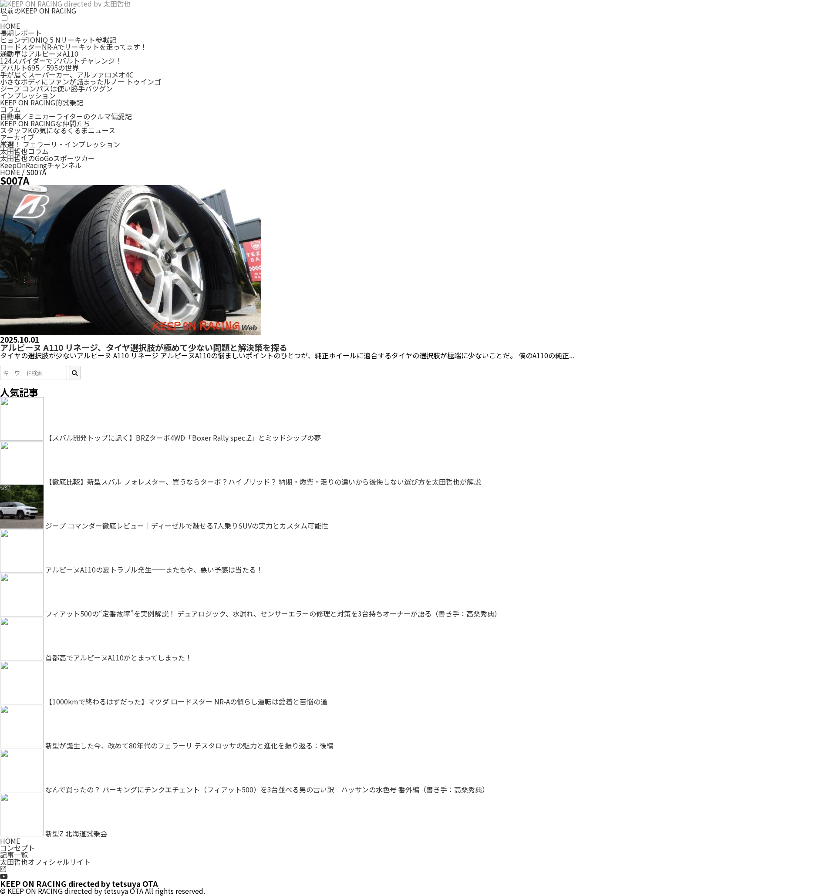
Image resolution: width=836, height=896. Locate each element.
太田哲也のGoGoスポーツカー (47, 158)
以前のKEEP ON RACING (38, 10)
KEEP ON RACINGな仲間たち (45, 123)
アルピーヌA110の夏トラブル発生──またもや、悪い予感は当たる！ (154, 569)
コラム (10, 109)
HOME (10, 25)
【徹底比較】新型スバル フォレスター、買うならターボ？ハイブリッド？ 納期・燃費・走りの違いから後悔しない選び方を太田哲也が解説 (263, 481)
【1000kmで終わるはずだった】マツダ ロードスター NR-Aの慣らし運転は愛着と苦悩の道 (186, 701)
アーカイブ (17, 137)
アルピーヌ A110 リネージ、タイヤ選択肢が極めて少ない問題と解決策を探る (143, 347)
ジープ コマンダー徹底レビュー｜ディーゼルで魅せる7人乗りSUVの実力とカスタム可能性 (186, 525)
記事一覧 (14, 854)
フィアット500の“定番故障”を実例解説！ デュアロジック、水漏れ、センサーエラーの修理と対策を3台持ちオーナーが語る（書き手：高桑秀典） (273, 613)
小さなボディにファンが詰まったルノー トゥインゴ (80, 81)
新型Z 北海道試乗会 (76, 833)
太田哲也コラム (24, 151)
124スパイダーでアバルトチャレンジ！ (61, 60)
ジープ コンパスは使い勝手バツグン (56, 88)
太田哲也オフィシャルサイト (45, 861)
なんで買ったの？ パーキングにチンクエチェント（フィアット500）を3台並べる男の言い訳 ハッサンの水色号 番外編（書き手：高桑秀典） (267, 789)
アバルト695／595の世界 (39, 67)
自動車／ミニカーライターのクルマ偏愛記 (66, 116)
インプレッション (28, 95)
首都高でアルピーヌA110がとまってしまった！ (118, 657)
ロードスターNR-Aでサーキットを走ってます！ (73, 46)
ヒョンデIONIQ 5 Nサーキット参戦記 (58, 39)
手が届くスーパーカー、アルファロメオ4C (67, 74)
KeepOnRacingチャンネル (41, 165)
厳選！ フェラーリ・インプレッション (60, 144)
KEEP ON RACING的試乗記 (41, 102)
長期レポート (21, 32)
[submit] (75, 373)
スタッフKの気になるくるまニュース (57, 130)
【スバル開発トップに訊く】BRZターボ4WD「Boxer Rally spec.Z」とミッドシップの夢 (183, 437)
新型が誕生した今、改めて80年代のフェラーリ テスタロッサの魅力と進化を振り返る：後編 (189, 745)
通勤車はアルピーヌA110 (39, 53)
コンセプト (17, 847)
